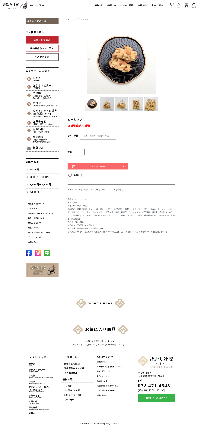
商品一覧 (99, 5)
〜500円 (35, 169)
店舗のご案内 (157, 5)
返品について (33, 228)
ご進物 (43, 95)
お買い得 (41, 130)
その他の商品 (42, 57)
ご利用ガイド (142, 5)
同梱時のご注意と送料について (41, 213)
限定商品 (41, 139)
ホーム (71, 19)
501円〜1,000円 (39, 177)
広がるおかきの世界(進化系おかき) (45, 113)
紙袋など (38, 147)
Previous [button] (89, 60)
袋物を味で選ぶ (72, 364)
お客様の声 (111, 5)
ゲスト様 (41, 21)
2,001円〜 (36, 192)
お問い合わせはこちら (157, 398)
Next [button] (154, 60)
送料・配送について (36, 218)
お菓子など (43, 122)
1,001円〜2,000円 (40, 184)
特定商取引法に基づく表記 (39, 232)
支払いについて (34, 223)
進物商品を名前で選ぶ (75, 368)
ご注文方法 (32, 209)
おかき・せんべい (43, 86)
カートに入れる (98, 166)
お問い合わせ (33, 242)
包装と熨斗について (36, 204)
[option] (121, 60)
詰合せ (45, 104)
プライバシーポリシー (37, 237)
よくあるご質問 (126, 5)
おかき (37, 78)
